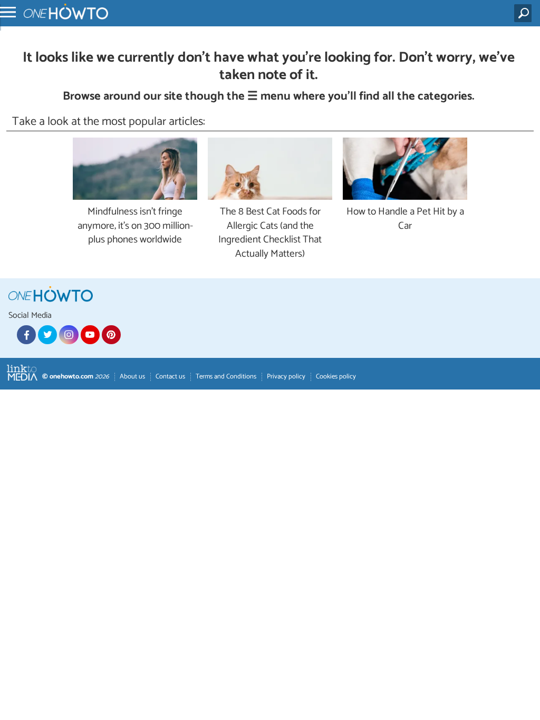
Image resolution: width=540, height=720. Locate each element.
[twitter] (47, 334)
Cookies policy (336, 377)
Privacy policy (286, 377)
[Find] (525, 13)
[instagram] (68, 334)
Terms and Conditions (226, 377)
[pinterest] (111, 334)
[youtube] (90, 334)
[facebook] (26, 334)
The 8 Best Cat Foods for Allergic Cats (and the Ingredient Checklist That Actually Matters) (270, 233)
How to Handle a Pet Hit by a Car (405, 219)
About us (132, 377)
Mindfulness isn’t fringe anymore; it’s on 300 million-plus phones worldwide (135, 226)
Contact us (170, 377)
